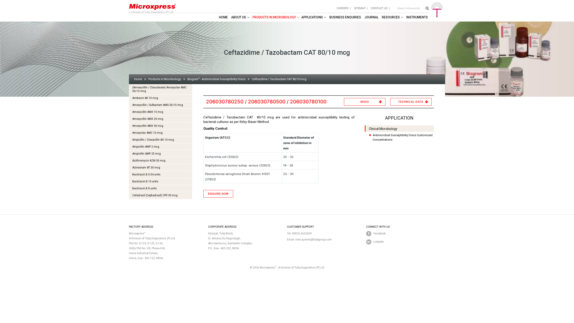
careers (342, 8)
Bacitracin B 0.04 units (146, 174)
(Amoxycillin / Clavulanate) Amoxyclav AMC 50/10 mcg (159, 89)
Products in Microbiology (274, 17)
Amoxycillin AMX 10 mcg (147, 111)
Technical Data (410, 101)
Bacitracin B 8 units (144, 188)
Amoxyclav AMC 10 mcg (147, 132)
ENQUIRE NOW (218, 193)
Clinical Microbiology (383, 129)
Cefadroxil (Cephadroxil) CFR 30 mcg (155, 195)
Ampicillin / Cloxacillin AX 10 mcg (153, 139)
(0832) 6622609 (302, 233)
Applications (312, 17)
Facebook (379, 233)
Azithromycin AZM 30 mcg (148, 160)
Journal (371, 17)
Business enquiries (345, 17)
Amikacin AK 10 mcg (145, 98)
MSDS (365, 101)
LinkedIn (379, 241)
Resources (391, 17)
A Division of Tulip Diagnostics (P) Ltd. (151, 12)
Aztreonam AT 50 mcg (146, 167)
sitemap (359, 8)
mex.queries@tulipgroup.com (313, 239)
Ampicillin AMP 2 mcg (145, 146)
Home (223, 17)
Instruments (417, 17)
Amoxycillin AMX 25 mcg (147, 118)
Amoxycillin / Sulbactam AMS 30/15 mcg (157, 105)
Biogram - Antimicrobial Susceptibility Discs (216, 79)
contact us (379, 8)
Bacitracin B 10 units (145, 181)
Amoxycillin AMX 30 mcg (147, 125)
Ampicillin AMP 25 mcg (146, 153)
